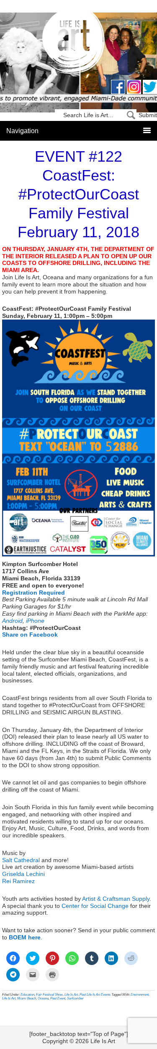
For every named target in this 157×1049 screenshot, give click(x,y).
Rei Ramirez (18, 881)
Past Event (57, 998)
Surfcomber (75, 998)
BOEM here (25, 937)
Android (12, 620)
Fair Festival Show (49, 995)
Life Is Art (78, 43)
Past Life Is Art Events (95, 995)
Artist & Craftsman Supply (115, 898)
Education (27, 995)
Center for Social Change (95, 905)
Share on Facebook (30, 634)
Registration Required (33, 592)
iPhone (35, 620)
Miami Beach (26, 998)
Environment (140, 995)
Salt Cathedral (21, 860)
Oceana (43, 998)
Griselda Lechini (23, 874)
